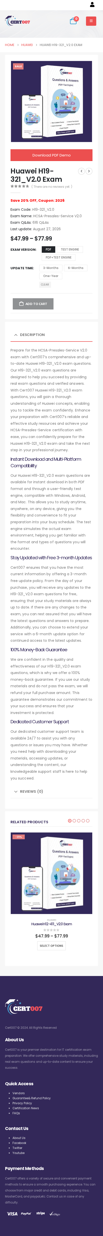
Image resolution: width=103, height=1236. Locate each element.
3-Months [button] (50, 268)
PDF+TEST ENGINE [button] (59, 257)
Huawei (51, 920)
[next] (89, 171)
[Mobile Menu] (91, 21)
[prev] (81, 171)
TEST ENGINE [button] (70, 249)
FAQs (16, 1113)
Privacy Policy (22, 1103)
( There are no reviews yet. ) (52, 186)
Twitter (17, 1148)
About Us (19, 1138)
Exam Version (23, 249)
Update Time (21, 268)
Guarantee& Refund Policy (31, 1098)
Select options (51, 946)
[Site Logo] (17, 21)
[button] (70, 821)
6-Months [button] (76, 268)
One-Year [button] (50, 276)
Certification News (25, 1108)
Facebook (19, 1143)
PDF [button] (48, 249)
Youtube (18, 1153)
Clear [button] (45, 284)
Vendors (18, 1093)
